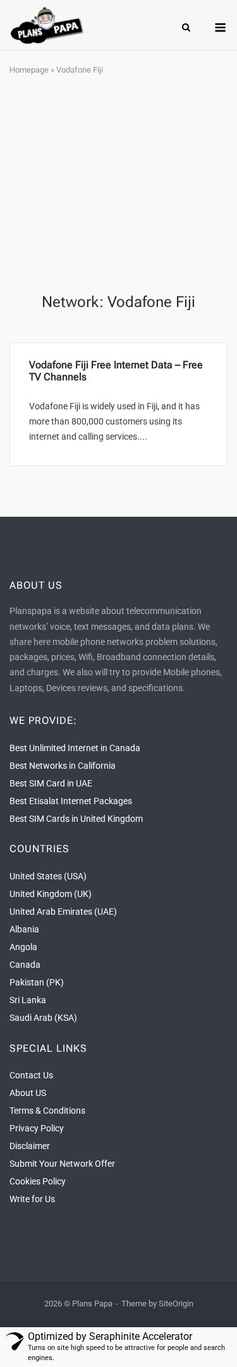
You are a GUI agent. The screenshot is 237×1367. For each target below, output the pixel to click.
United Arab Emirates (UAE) (63, 911)
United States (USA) (48, 876)
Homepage (29, 70)
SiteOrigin (176, 1303)
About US (27, 1093)
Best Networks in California (62, 766)
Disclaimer (29, 1146)
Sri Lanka (27, 1000)
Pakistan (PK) (36, 982)
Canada (24, 965)
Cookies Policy (37, 1181)
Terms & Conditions (47, 1110)
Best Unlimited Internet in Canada (74, 748)
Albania (24, 929)
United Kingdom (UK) (50, 894)
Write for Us (32, 1199)
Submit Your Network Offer (62, 1164)
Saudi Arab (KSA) (43, 1018)
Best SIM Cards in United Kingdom (76, 819)
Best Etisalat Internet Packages (70, 801)
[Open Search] (186, 28)
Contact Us (31, 1075)
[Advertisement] (118, 185)
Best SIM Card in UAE (50, 783)
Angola (23, 947)
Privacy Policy (36, 1128)
